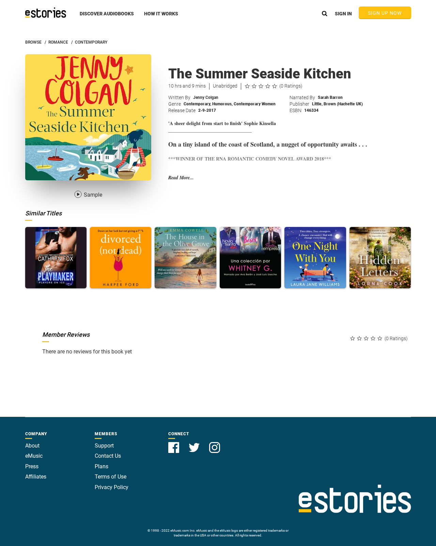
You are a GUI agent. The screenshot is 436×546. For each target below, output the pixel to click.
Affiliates (35, 476)
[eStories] (45, 12)
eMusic (34, 456)
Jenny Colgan (205, 97)
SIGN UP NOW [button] (385, 13)
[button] (107, 17)
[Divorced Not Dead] (120, 257)
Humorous (222, 104)
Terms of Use (110, 476)
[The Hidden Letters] (380, 257)
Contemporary (197, 104)
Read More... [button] (181, 178)
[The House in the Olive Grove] (185, 257)
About (32, 445)
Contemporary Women (255, 104)
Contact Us (108, 456)
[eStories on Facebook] (174, 443)
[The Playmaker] (56, 257)
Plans (101, 466)
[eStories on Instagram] (214, 443)
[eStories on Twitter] (195, 443)
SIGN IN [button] (343, 13)
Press (31, 466)
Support (104, 445)
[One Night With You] (315, 257)
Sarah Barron (330, 97)
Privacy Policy (111, 487)
